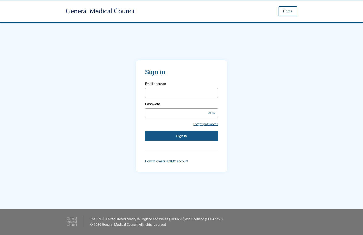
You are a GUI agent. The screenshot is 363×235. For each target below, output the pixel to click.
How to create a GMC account (166, 161)
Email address (155, 84)
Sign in (181, 136)
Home (287, 11)
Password (152, 104)
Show (211, 113)
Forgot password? (205, 124)
